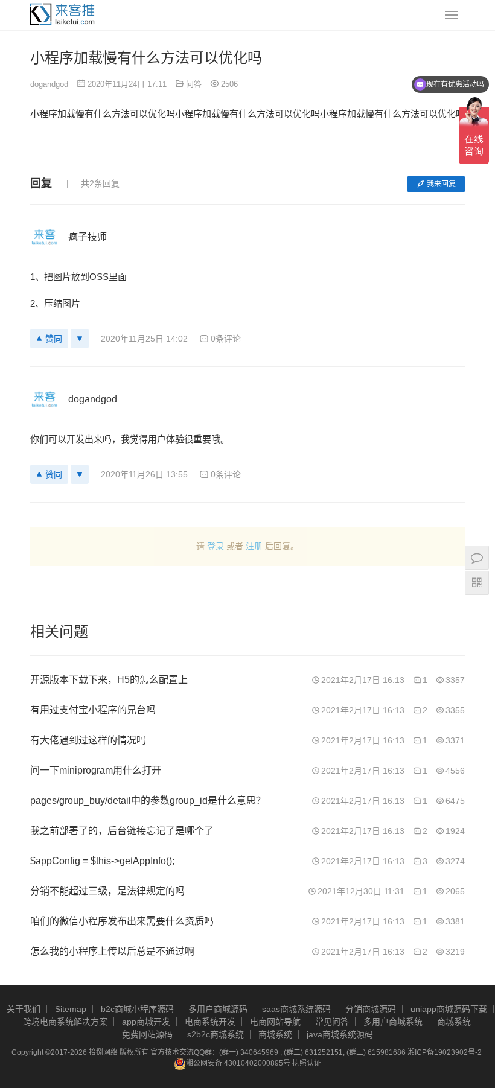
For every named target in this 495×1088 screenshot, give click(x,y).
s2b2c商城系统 (215, 1034)
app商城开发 (146, 1021)
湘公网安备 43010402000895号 (238, 1063)
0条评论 (226, 338)
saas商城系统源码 (296, 1009)
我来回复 (441, 184)
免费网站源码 (147, 1034)
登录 (215, 546)
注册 (254, 546)
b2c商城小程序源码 (137, 1009)
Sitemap (70, 1009)
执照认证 (306, 1063)
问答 (194, 84)
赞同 (53, 338)
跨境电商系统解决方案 (65, 1021)
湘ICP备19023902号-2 (444, 1052)
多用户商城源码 (218, 1009)
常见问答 (332, 1021)
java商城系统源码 (340, 1034)
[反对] (80, 338)
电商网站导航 (275, 1021)
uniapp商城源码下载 (448, 1009)
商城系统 (454, 1021)
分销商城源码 (370, 1009)
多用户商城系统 (393, 1021)
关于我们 (23, 1009)
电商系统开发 (210, 1021)
